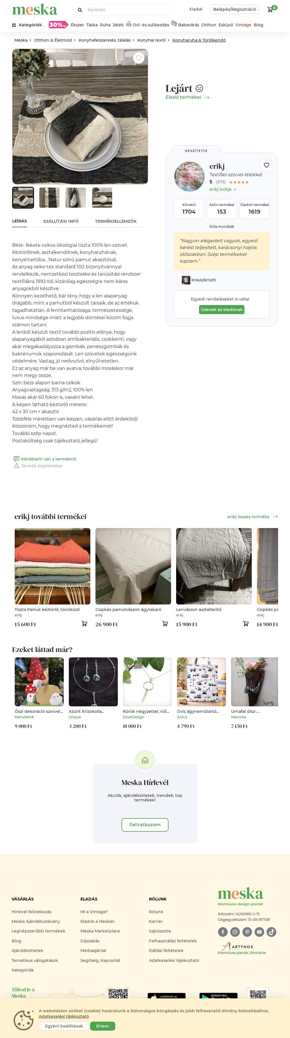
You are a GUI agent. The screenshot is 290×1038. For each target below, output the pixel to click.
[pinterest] (247, 932)
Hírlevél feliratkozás (32, 911)
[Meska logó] (34, 9)
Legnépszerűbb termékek (38, 931)
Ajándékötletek (27, 950)
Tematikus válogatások (35, 960)
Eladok (195, 9)
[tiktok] (271, 932)
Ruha (105, 24)
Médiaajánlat (93, 950)
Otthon (208, 24)
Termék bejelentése (41, 465)
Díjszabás (89, 940)
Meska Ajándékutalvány (36, 921)
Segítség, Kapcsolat (100, 960)
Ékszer (77, 24)
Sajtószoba (160, 931)
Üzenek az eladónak (222, 309)
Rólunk (156, 911)
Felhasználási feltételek (173, 940)
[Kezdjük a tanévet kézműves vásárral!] (59, 24)
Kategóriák (23, 970)
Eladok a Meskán (97, 921)
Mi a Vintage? (94, 911)
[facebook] (223, 932)
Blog (258, 24)
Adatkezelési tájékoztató (174, 960)
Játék (118, 24)
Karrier (156, 921)
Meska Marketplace (100, 931)
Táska (92, 24)
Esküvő (226, 24)
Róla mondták (222, 226)
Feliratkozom (145, 824)
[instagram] (235, 932)
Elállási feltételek (166, 950)
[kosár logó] (270, 9)
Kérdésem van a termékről (48, 459)
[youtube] (259, 932)
